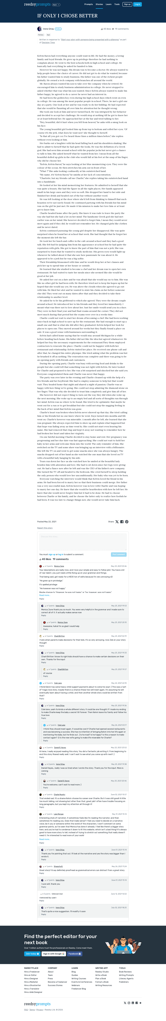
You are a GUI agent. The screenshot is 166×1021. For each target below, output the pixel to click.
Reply (41, 599)
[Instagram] (128, 1003)
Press (50, 978)
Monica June (59, 566)
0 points (47, 894)
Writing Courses (79, 978)
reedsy (37, 4)
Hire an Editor (30, 975)
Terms (32, 1010)
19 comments (121, 29)
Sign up (127, 4)
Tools (117, 4)
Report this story (45, 528)
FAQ (26, 1010)
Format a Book (102, 982)
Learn (108, 4)
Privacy (39, 1010)
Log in (137, 4)
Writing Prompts (126, 975)
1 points (51, 606)
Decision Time (48, 42)
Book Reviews (125, 972)
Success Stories (55, 985)
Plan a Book (100, 978)
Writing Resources (103, 985)
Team (50, 975)
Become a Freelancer (57, 982)
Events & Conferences (82, 982)
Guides (75, 975)
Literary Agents (126, 978)
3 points (49, 566)
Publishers (124, 982)
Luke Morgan (59, 814)
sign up (51, 554)
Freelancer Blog (79, 989)
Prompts (88, 4)
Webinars (76, 985)
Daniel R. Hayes (60, 748)
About (50, 972)
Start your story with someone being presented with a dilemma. (90, 39)
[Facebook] (136, 1003)
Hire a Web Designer (33, 992)
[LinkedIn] (132, 1003)
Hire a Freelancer (32, 972)
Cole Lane (58, 683)
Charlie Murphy (59, 795)
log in (60, 554)
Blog (74, 972)
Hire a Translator (31, 989)
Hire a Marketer (31, 982)
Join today (31, 954)
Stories (99, 4)
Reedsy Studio (102, 972)
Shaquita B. (58, 866)
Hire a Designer (31, 978)
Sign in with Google (52, 954)
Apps (55, 5)
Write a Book (101, 975)
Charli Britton (59, 636)
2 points (49, 748)
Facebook (73, 954)
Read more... (45, 595)
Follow (58, 29)
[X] (125, 1003)
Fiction (41, 35)
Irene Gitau (60, 606)
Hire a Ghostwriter (32, 985)
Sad (48, 35)
